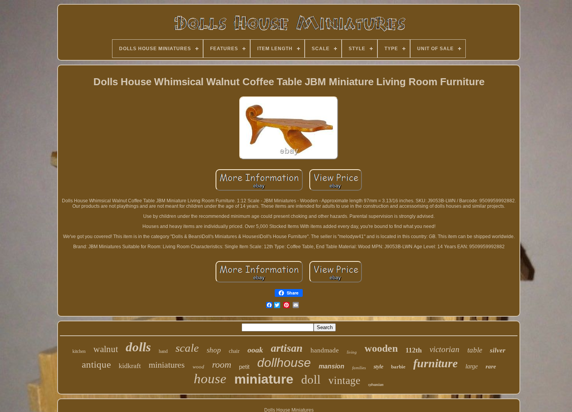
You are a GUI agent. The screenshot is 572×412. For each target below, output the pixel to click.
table (474, 350)
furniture (435, 363)
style (378, 367)
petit (244, 366)
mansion (331, 366)
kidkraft (130, 366)
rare (491, 366)
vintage (344, 380)
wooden (381, 348)
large (471, 366)
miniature (263, 379)
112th (413, 350)
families (359, 367)
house (210, 378)
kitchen (79, 351)
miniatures (167, 365)
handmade (325, 350)
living (352, 352)
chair (234, 351)
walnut (105, 349)
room (221, 364)
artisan (287, 348)
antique (96, 364)
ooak (255, 349)
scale (187, 348)
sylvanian (376, 384)
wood (198, 367)
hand (163, 351)
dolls (138, 347)
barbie (398, 367)
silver (497, 350)
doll (311, 379)
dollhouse (284, 363)
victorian (445, 349)
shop (214, 350)
